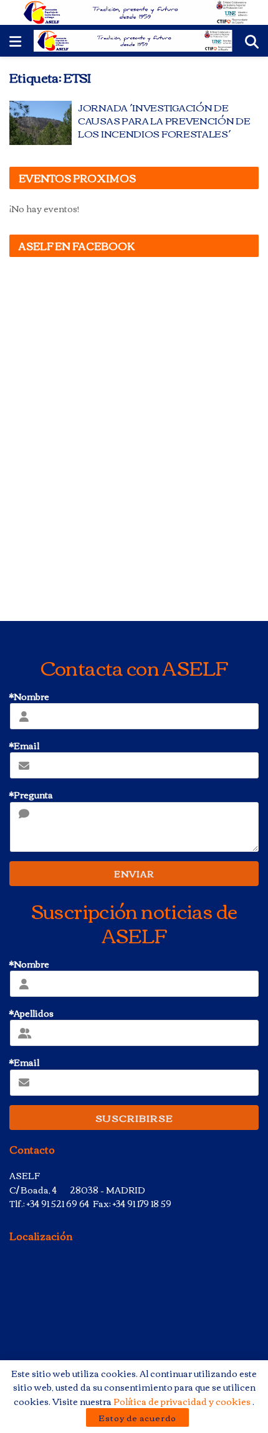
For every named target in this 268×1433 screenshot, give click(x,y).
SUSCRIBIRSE (134, 1117)
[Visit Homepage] (134, 12)
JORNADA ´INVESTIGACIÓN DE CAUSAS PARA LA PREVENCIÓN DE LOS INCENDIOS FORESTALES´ (164, 120)
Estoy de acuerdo (137, 1417)
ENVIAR (134, 874)
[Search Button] (252, 41)
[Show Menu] (15, 41)
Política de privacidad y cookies (182, 1401)
